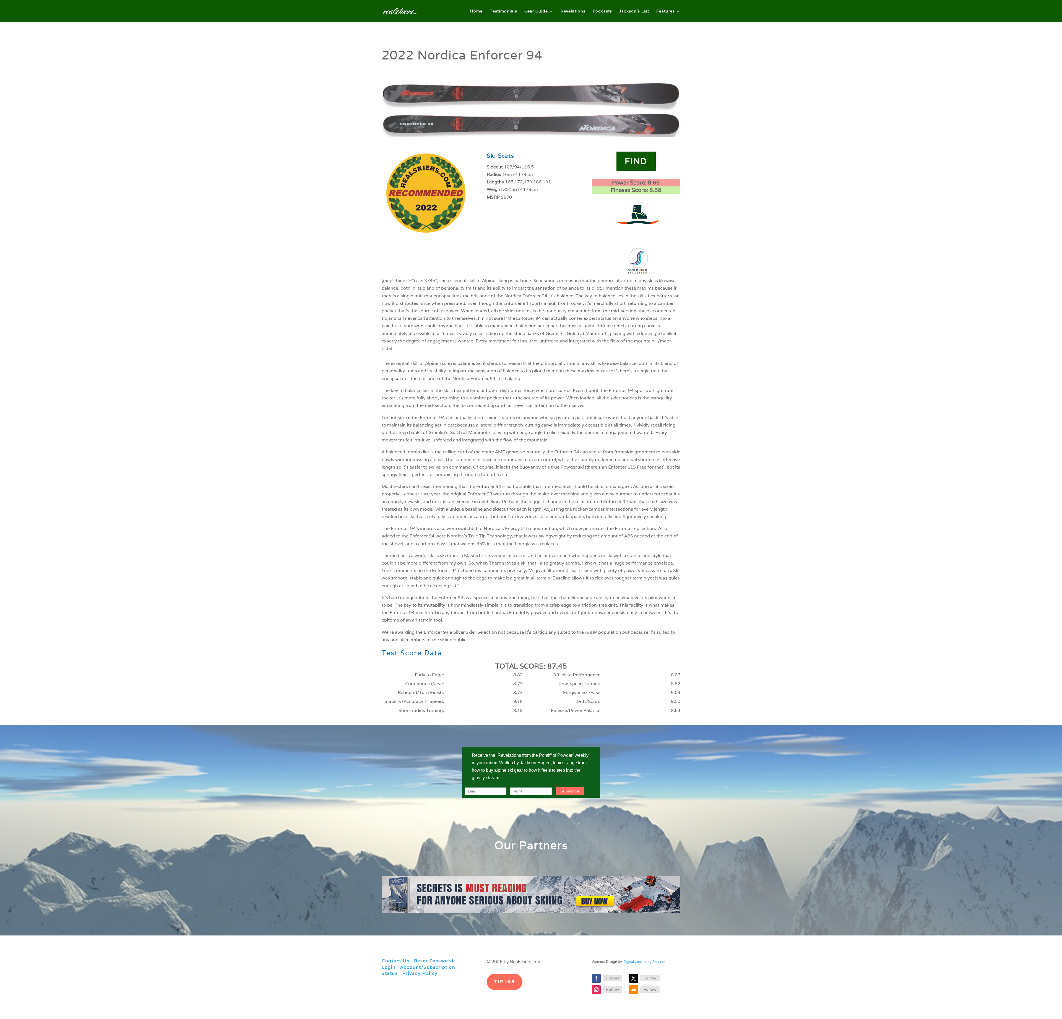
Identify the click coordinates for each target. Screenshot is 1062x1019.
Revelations (573, 11)
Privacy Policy (420, 973)
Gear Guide (536, 11)
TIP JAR (504, 981)
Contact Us (395, 961)
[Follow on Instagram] (596, 989)
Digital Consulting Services (644, 962)
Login (389, 967)
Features (665, 11)
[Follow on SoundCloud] (633, 989)
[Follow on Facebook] (596, 978)
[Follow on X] (633, 978)
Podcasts (602, 11)
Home (476, 11)
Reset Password (434, 961)
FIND (636, 161)
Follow (612, 978)
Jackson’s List (634, 11)
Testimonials (503, 11)
